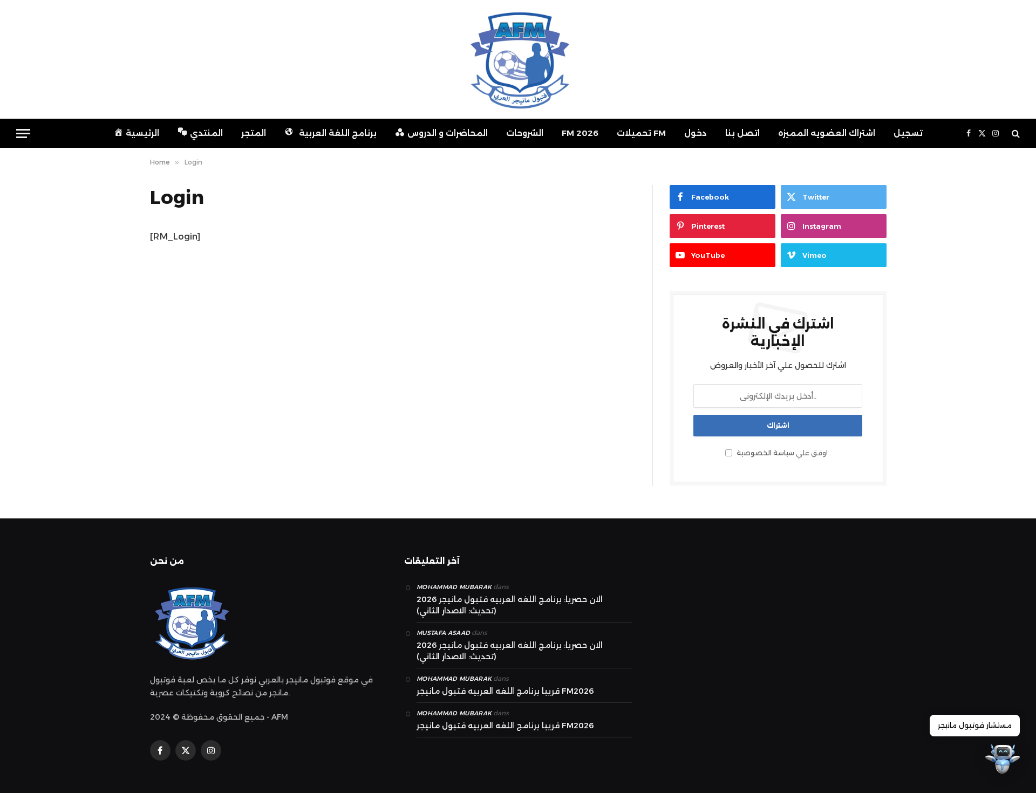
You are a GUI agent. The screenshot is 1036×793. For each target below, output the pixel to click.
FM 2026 (580, 133)
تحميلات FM (641, 133)
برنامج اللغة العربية (338, 133)
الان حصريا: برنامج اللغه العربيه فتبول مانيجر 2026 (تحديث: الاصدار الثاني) (510, 605)
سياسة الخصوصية (765, 453)
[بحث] (1015, 133)
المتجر (253, 133)
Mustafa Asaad (443, 633)
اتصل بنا (742, 133)
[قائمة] (23, 133)
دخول (695, 133)
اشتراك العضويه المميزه (826, 133)
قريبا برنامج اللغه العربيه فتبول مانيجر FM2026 (505, 691)
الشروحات (524, 133)
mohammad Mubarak (454, 587)
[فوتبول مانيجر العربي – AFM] (518, 59)
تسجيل (908, 133)
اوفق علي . (783, 453)
